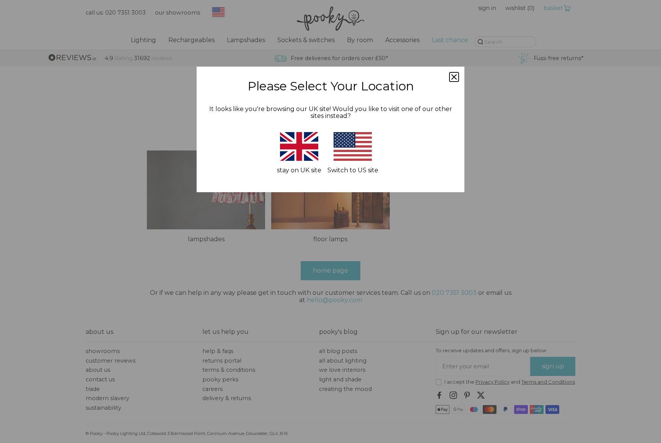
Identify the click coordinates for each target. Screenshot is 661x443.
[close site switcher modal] (454, 77)
